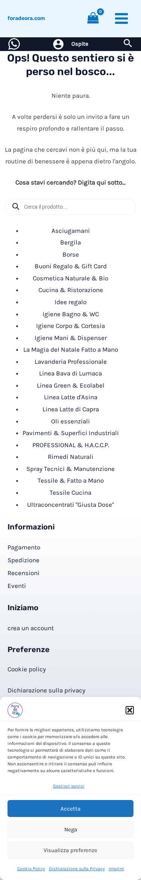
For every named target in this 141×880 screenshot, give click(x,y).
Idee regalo (70, 302)
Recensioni (23, 573)
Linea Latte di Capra (70, 409)
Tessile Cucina (70, 492)
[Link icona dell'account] (58, 44)
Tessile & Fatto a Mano (71, 480)
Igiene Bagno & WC (70, 314)
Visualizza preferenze (70, 850)
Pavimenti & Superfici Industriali (71, 433)
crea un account (31, 628)
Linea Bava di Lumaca (70, 373)
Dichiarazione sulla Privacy (77, 868)
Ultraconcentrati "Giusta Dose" (70, 504)
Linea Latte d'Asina (70, 397)
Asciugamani (71, 230)
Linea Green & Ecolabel (71, 385)
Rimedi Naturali (70, 456)
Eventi (17, 585)
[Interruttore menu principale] (121, 18)
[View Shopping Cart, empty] (93, 19)
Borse (70, 254)
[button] (129, 710)
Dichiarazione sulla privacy (46, 690)
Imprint (116, 868)
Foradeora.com (26, 18)
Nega (70, 829)
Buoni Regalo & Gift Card (71, 266)
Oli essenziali (70, 421)
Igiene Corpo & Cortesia (70, 325)
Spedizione (23, 560)
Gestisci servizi (69, 786)
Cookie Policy (31, 868)
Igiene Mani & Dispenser (71, 338)
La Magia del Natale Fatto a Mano (70, 349)
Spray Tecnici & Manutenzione (70, 468)
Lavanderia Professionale (71, 361)
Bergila (70, 242)
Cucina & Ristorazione (70, 290)
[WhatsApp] (14, 44)
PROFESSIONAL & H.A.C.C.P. (70, 445)
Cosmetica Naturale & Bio (70, 278)
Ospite (79, 43)
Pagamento (24, 547)
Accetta (70, 808)
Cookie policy (27, 669)
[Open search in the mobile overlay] (70, 207)
